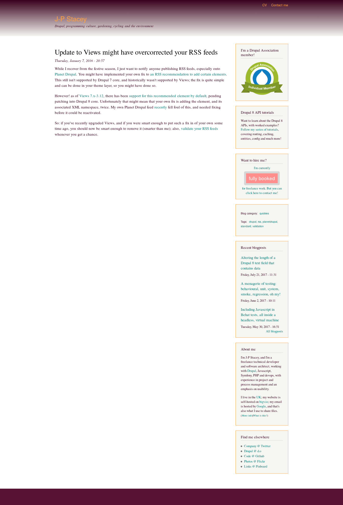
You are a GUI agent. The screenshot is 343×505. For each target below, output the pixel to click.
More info (247, 415)
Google (261, 406)
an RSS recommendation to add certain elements (188, 73)
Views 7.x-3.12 (91, 95)
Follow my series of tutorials (259, 129)
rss (259, 221)
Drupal (251, 371)
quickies (264, 213)
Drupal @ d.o (252, 451)
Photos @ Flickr (254, 461)
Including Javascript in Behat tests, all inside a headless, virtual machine (260, 314)
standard (246, 226)
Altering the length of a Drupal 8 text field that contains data (258, 262)
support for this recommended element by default (167, 95)
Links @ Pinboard (255, 466)
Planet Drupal (65, 73)
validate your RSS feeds (199, 128)
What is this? (260, 415)
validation (258, 226)
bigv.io (263, 402)
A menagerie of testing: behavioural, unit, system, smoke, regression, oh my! (260, 288)
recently (161, 106)
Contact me (279, 5)
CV (264, 5)
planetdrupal (270, 221)
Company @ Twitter (257, 446)
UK (258, 397)
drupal (252, 221)
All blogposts (274, 331)
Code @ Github (254, 456)
